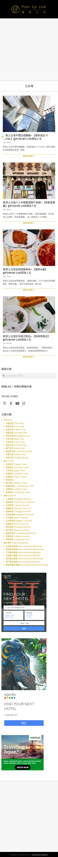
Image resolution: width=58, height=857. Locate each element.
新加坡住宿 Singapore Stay (18, 435)
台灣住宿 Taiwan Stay (15, 429)
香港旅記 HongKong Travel (18, 492)
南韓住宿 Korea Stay (15, 426)
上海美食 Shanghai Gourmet (18, 499)
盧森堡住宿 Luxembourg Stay (19, 451)
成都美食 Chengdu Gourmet (18, 511)
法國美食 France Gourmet (17, 523)
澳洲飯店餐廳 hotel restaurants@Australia (24, 558)
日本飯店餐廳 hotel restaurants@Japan (23, 552)
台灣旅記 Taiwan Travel (16, 464)
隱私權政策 (36, 854)
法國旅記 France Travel (16, 476)
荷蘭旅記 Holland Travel (16, 489)
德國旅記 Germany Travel (17, 467)
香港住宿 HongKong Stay (17, 457)
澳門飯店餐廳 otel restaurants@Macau (23, 561)
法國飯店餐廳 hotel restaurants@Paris (23, 555)
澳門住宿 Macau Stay (15, 448)
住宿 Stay (8, 420)
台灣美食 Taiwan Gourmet (17, 505)
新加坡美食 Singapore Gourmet (20, 514)
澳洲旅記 (10, 479)
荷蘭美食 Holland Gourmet (18, 536)
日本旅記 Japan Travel (15, 470)
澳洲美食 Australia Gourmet (18, 527)
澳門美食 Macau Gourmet (17, 530)
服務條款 (44, 854)
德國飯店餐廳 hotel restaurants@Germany (25, 549)
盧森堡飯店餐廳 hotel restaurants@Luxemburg (27, 564)
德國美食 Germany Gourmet (18, 508)
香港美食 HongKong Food (17, 539)
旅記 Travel (9, 460)
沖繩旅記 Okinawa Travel (17, 473)
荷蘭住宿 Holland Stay (15, 454)
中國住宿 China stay (15, 423)
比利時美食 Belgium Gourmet (19, 520)
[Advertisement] (29, 50)
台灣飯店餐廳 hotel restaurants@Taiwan (24, 546)
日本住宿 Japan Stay (15, 438)
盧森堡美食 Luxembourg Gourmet (21, 533)
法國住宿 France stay (15, 442)
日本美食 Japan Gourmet (17, 517)
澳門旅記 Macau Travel (16, 483)
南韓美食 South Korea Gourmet (20, 502)
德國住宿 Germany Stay (16, 432)
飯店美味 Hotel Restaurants (16, 542)
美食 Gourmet (10, 495)
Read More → (29, 156)
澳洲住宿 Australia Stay (16, 445)
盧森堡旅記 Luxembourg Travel (20, 486)
